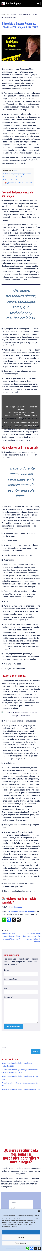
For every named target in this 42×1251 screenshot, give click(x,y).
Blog (8, 14)
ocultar (15, 170)
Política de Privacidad (23, 1248)
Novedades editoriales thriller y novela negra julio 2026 (21, 1089)
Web (5, 988)
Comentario (8, 997)
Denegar (21, 1237)
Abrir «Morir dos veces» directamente (26, 425)
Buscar (4, 1047)
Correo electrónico (11, 979)
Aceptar (21, 1232)
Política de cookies (11, 1248)
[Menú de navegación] (38, 3)
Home (3, 14)
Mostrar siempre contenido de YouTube (22, 422)
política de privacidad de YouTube (21, 415)
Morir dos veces (15, 907)
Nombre (7, 970)
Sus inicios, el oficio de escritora (22, 911)
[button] (39, 1211)
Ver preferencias (21, 1243)
